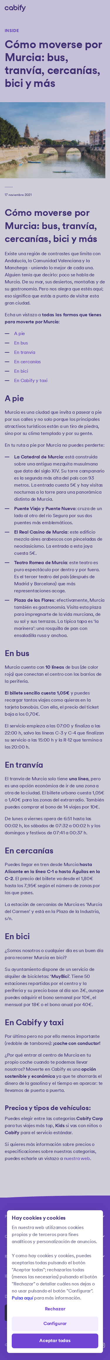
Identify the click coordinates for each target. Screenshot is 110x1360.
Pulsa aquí (22, 1298)
